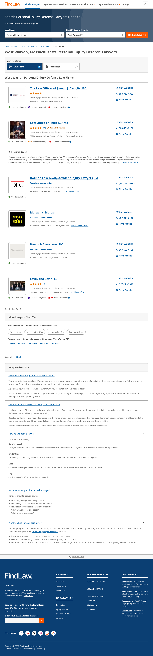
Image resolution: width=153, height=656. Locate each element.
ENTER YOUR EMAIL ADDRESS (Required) (21, 616)
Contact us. (28, 596)
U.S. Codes (91, 609)
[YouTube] (27, 633)
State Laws (91, 600)
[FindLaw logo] (13, 4)
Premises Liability (76, 332)
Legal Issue (10, 30)
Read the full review (130, 162)
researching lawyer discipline (45, 531)
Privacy (17, 649)
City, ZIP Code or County (77, 30)
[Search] (145, 4)
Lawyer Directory (11, 47)
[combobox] (35, 35)
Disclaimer (27, 649)
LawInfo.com (127, 610)
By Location (60, 605)
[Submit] (41, 620)
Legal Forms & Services (96, 581)
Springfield (32, 343)
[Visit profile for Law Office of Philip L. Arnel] (17, 130)
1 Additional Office (76, 292)
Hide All (18, 357)
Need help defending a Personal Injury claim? (31, 375)
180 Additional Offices (79, 226)
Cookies (39, 649)
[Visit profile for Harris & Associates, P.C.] (17, 251)
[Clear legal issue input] (62, 35)
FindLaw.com (127, 581)
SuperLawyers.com (129, 591)
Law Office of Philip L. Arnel (49, 123)
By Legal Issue (62, 609)
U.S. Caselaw (92, 605)
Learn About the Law (95, 596)
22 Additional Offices (72, 191)
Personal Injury (16, 332)
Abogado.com (127, 601)
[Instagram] (40, 633)
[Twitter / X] (34, 633)
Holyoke (55, 343)
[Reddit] (47, 633)
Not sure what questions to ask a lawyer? (29, 490)
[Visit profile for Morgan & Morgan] (17, 219)
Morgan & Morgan (43, 212)
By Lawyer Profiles (63, 614)
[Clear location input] (122, 35)
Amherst (21, 343)
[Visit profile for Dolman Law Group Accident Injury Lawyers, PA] (17, 185)
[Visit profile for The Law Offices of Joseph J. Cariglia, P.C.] (17, 95)
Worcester (44, 343)
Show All (8, 357)
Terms (7, 649)
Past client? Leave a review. (41, 183)
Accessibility (61, 586)
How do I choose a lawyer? (21, 433)
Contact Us (60, 590)
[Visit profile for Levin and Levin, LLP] (17, 286)
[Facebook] (21, 633)
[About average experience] (69, 107)
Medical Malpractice (56, 332)
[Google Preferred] (53, 633)
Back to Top (78, 557)
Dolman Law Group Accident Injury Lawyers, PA (64, 178)
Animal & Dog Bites (35, 332)
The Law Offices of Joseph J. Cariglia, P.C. (58, 88)
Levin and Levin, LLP (44, 279)
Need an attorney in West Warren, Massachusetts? (34, 404)
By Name (59, 618)
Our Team (60, 581)
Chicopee (11, 343)
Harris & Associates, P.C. (47, 244)
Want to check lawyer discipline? (24, 522)
